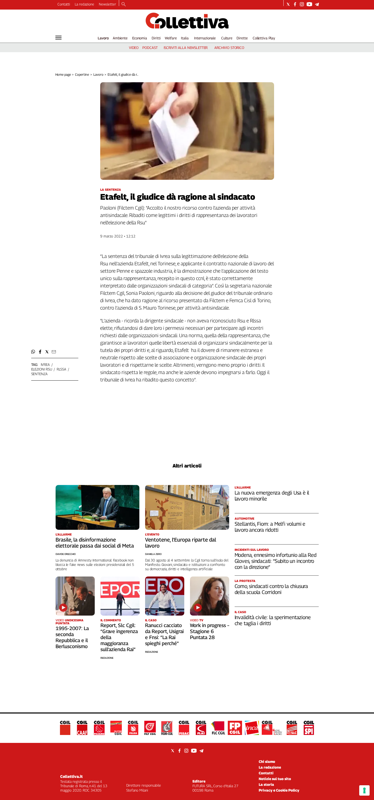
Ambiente (120, 38)
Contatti (63, 4)
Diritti (156, 38)
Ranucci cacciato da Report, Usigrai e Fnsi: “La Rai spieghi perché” (164, 634)
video (134, 47)
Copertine (82, 74)
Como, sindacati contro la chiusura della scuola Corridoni (271, 589)
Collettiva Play (264, 38)
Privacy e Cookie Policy (279, 790)
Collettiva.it (71, 776)
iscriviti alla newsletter (186, 47)
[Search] (124, 4)
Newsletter (107, 4)
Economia (139, 38)
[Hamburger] (58, 37)
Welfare (171, 38)
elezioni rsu (41, 369)
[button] (33, 352)
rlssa (61, 369)
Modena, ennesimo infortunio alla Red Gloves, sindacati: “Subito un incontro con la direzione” (276, 561)
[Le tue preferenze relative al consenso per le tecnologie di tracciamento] (364, 790)
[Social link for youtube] (309, 4)
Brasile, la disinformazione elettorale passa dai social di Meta (95, 543)
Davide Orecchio (66, 553)
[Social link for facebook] (295, 4)
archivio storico (229, 47)
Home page (63, 74)
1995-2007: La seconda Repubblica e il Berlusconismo (72, 637)
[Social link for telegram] (317, 4)
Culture (226, 38)
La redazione (84, 4)
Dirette (242, 38)
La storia (266, 784)
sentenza (39, 374)
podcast (149, 47)
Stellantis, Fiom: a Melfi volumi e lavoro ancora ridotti (270, 527)
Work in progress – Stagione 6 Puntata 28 (209, 631)
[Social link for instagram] (302, 4)
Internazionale (205, 38)
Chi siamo (267, 761)
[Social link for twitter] (288, 4)
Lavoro (103, 38)
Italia (184, 38)
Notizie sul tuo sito (275, 779)
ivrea (45, 364)
